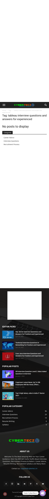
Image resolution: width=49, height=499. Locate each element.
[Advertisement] (24, 25)
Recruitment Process (11, 144)
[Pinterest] (30, 484)
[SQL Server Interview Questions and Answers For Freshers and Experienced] (8, 335)
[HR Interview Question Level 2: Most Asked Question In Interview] (8, 374)
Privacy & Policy (32, 492)
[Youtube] (43, 484)
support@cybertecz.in (29, 468)
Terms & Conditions (18, 492)
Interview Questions (11, 141)
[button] (4, 105)
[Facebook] (6, 484)
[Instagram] (12, 484)
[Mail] (24, 484)
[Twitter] (37, 484)
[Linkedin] (18, 484)
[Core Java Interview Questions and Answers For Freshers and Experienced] (8, 356)
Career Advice (9, 138)
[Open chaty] (43, 493)
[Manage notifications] (5, 494)
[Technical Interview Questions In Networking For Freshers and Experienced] (8, 345)
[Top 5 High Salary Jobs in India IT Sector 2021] (8, 396)
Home (4, 110)
